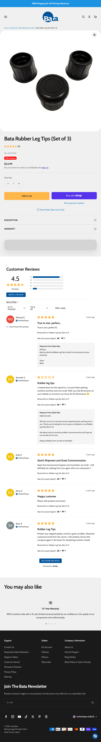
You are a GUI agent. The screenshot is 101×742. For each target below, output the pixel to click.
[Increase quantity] (19, 183)
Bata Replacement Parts (27, 28)
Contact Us (9, 647)
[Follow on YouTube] (19, 716)
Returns (45, 657)
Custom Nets (14, 732)
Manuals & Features (12, 667)
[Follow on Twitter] (33, 716)
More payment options (74, 203)
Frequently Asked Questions (16, 652)
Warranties (46, 662)
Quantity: (8, 177)
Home (6, 28)
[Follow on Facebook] (6, 716)
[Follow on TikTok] (26, 716)
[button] (12, 146)
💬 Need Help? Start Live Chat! (50, 210)
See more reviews (50, 561)
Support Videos (11, 657)
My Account (47, 647)
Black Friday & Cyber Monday (78, 662)
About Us (69, 647)
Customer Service (12, 662)
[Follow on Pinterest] (39, 716)
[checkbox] (62, 308)
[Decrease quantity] (8, 183)
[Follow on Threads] (46, 716)
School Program (72, 652)
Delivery (45, 652)
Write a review (16, 295)
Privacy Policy (10, 672)
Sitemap (8, 677)
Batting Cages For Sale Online (15, 729)
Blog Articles (70, 657)
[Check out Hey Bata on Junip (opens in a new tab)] (55, 566)
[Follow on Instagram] (12, 716)
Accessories (13, 28)
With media (60, 308)
